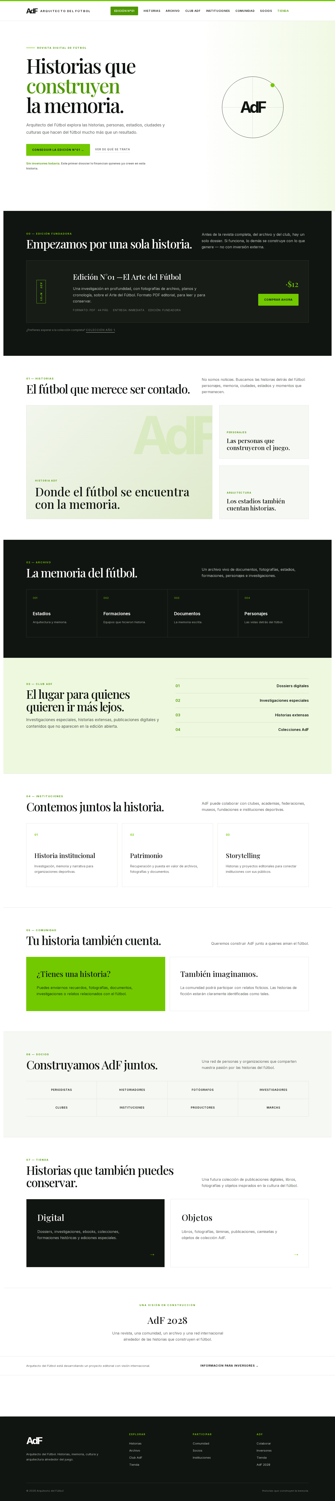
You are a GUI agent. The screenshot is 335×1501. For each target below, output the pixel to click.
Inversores (264, 1450)
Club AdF (193, 11)
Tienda (283, 11)
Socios (266, 11)
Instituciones (218, 11)
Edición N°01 (124, 11)
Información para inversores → (229, 1365)
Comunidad (245, 11)
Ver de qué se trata (112, 149)
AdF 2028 (263, 1464)
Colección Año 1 (100, 330)
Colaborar (264, 1443)
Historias (152, 11)
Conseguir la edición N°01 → (58, 149)
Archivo (173, 11)
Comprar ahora (278, 299)
